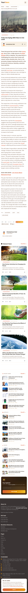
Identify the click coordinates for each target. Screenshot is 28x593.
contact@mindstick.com (8, 568)
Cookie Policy (13, 586)
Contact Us (3, 540)
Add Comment (6, 224)
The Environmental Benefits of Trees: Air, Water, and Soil (14, 294)
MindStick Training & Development (8, 529)
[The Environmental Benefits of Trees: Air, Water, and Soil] (14, 283)
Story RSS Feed (4, 521)
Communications (14, 105)
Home (2, 6)
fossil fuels (9, 70)
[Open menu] (25, 2)
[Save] (22, 44)
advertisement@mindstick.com (10, 570)
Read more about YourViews (7, 512)
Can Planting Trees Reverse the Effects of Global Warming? (14, 324)
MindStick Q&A (4, 531)
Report (13, 224)
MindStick (3, 527)
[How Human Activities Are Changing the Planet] (14, 253)
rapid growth (4, 94)
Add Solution (20, 221)
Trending (3, 548)
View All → (23, 373)
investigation (18, 120)
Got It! (14, 589)
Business (3, 554)
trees (18, 212)
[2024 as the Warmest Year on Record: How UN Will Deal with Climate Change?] (14, 342)
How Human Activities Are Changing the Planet (13, 265)
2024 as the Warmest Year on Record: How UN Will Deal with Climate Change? (13, 353)
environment (14, 6)
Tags (2, 550)
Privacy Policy (20, 586)
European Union (17, 164)
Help (2, 544)
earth (13, 212)
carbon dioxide (5, 215)
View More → (24, 243)
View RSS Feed (4, 517)
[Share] (25, 44)
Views (7, 6)
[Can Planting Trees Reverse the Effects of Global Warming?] (14, 312)
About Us (3, 538)
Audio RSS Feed (4, 519)
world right (6, 162)
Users (2, 552)
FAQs (2, 542)
